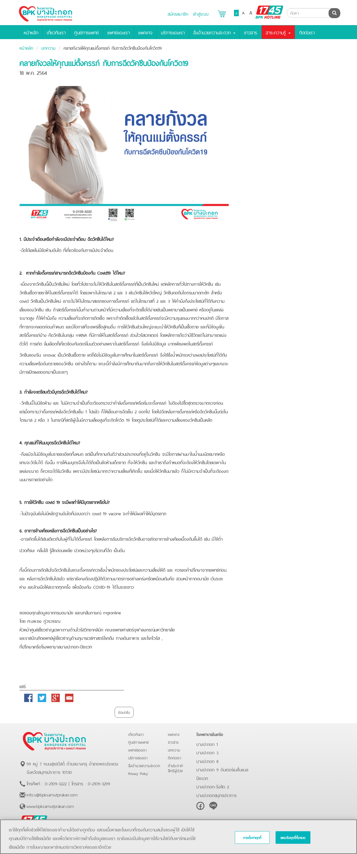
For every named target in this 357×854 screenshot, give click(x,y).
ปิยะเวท (202, 778)
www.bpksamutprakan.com (50, 806)
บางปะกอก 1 (207, 744)
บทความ (48, 47)
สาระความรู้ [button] (277, 32)
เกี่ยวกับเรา (56, 32)
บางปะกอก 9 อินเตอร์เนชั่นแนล (222, 769)
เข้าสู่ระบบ (201, 13)
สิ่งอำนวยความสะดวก (144, 765)
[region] (178, 836)
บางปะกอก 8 (207, 761)
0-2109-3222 (56, 783)
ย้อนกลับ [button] (124, 712)
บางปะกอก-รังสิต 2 (212, 786)
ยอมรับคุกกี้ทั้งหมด (293, 837)
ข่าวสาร (250, 32)
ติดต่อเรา (307, 32)
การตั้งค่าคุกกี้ (252, 837)
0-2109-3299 (99, 783)
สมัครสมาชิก (178, 13)
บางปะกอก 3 (207, 752)
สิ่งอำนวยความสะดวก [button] (213, 32)
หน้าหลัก (31, 32)
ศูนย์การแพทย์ (86, 32)
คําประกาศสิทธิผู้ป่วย (175, 768)
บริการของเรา (173, 32)
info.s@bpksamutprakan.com (52, 794)
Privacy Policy (138, 773)
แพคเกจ (145, 32)
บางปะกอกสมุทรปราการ (216, 795)
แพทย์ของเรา (118, 32)
